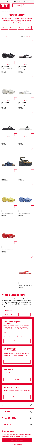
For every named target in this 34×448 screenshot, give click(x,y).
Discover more (17, 397)
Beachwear (8, 310)
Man (7, 336)
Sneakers (13, 28)
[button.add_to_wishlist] (15, 41)
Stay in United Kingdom (17, 440)
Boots (20, 28)
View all (5, 28)
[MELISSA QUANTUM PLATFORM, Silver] (8, 87)
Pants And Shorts (10, 314)
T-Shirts (24, 314)
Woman (13, 336)
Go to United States (17, 444)
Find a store (17, 379)
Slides (12, 11)
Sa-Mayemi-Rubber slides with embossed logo (12, 141)
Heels (27, 28)
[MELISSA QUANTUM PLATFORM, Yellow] (8, 195)
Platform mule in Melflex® (7, 69)
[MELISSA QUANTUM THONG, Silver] (25, 87)
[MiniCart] (28, 5)
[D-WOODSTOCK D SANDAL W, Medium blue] (8, 159)
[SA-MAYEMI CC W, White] (25, 123)
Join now (17, 362)
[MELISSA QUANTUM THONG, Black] (25, 51)
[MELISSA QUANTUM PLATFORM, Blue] (25, 195)
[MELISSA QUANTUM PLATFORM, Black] (8, 51)
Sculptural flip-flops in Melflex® (25, 69)
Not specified (22, 336)
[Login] (24, 5)
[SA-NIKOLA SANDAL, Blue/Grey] (25, 159)
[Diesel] (5, 6)
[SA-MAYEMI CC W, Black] (8, 123)
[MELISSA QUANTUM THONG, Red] (25, 267)
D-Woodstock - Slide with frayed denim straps (12, 177)
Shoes (8, 11)
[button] (17, 2)
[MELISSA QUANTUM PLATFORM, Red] (8, 231)
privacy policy (26, 325)
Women (4, 11)
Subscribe (17, 341)
